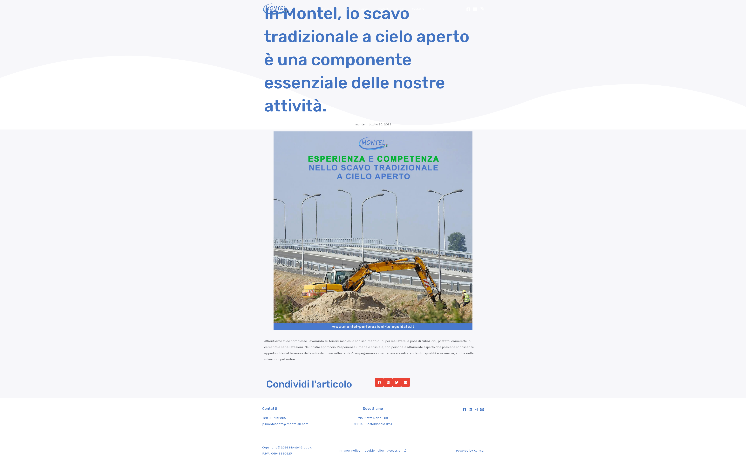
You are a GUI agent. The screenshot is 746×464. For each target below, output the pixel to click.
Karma (479, 450)
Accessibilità (397, 450)
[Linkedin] (475, 9)
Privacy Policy (349, 450)
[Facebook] (468, 9)
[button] (379, 382)
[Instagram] (481, 9)
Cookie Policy (375, 450)
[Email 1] (482, 409)
